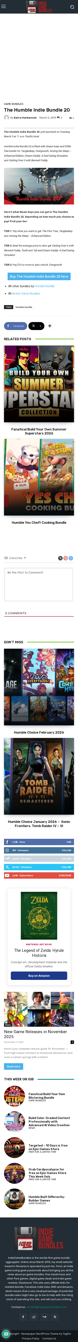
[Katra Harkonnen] (7, 117)
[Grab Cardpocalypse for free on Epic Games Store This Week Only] (14, 1173)
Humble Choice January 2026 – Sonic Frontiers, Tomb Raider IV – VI (39, 824)
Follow (66, 850)
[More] (50, 326)
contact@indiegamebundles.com (46, 1307)
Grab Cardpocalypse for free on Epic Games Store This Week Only (47, 1173)
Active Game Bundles (26, 293)
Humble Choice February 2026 (39, 732)
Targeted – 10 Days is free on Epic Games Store (48, 1147)
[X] (55, 1317)
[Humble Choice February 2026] (39, 687)
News (8, 1025)
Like (69, 841)
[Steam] (44, 1317)
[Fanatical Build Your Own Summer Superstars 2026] (39, 384)
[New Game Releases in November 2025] (39, 1009)
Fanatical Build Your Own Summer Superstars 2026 (39, 431)
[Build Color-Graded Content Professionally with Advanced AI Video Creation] (14, 1121)
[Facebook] (23, 1317)
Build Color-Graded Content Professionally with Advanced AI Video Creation (49, 1121)
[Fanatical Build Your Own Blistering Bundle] (14, 1096)
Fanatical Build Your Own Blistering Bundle (47, 1095)
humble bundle (24, 307)
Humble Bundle (44, 286)
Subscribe (65, 875)
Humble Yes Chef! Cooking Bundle (39, 523)
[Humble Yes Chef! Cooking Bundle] (39, 477)
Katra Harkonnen (25, 117)
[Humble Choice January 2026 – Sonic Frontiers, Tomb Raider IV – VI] (39, 776)
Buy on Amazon (39, 975)
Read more (13, 1066)
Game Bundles (13, 104)
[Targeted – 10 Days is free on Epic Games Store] (14, 1147)
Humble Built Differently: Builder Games (47, 1198)
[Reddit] (34, 1317)
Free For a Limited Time (42, 1152)
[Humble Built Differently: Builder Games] (14, 1199)
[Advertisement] (39, 56)
